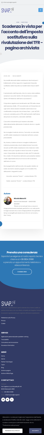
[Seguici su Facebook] (12, 400)
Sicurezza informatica (7, 345)
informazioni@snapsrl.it (9, 2)
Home (17, 22)
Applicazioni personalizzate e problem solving (14, 337)
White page (24, 22)
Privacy (3, 320)
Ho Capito (35, 430)
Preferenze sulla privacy (12, 430)
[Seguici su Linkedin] (3, 400)
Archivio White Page (7, 373)
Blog (2, 367)
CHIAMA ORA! (22, 272)
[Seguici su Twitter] (7, 400)
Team (3, 365)
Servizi (3, 359)
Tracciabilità (5, 339)
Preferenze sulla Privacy (8, 318)
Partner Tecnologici (7, 362)
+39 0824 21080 (8, 392)
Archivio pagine (6, 370)
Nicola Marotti (20, 198)
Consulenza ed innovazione (9, 342)
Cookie (3, 323)
